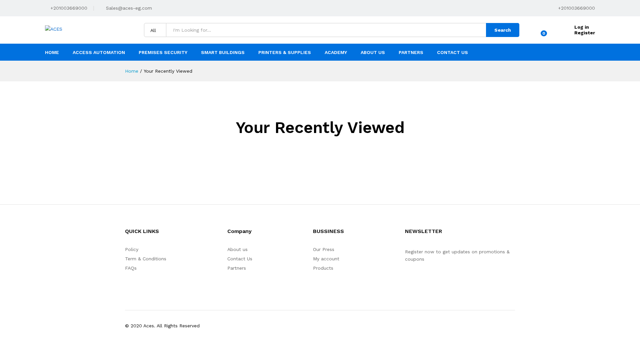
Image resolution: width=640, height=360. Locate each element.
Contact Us (452, 52)
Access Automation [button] (99, 52)
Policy (131, 249)
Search (502, 30)
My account (326, 258)
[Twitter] (417, 279)
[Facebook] (407, 279)
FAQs (131, 268)
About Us (373, 52)
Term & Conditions (145, 258)
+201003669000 (68, 8)
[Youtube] (438, 279)
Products (323, 268)
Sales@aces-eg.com (128, 8)
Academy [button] (336, 52)
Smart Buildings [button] (223, 52)
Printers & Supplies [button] (284, 52)
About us (237, 249)
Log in (581, 27)
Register (584, 32)
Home (52, 52)
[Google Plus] (427, 279)
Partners (411, 52)
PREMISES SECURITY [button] (163, 52)
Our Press (323, 249)
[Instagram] (448, 279)
